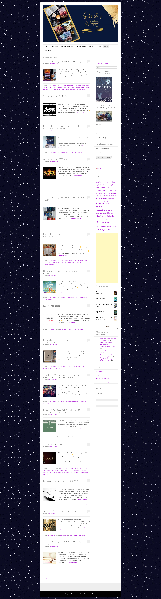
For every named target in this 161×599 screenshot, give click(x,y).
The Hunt (79, 189)
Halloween (71, 260)
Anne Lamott (67, 568)
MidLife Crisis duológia (112, 201)
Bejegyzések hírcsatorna (102, 375)
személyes (99, 219)
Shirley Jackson (75, 262)
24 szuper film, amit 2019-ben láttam (60, 511)
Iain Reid (77, 260)
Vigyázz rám (110, 222)
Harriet (61, 470)
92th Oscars (66, 468)
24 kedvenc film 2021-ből (55, 96)
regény (105, 213)
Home (46, 46)
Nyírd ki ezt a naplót (81, 366)
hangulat (110, 193)
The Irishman (82, 472)
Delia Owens (83, 568)
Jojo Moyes (66, 225)
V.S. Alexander (81, 89)
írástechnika (106, 226)
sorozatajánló (47, 333)
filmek (48, 470)
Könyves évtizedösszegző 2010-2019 (60, 481)
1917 (61, 468)
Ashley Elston (68, 85)
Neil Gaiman (54, 262)
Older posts (47, 578)
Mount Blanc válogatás (77, 297)
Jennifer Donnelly (51, 570)
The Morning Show (63, 333)
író (110, 226)
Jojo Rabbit (66, 470)
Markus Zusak (76, 570)
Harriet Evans (99, 312)
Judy (74, 470)
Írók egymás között (63, 436)
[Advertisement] (107, 258)
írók (96, 229)
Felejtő (112, 190)
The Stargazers (100, 311)
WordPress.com (94, 594)
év (67, 535)
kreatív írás (107, 195)
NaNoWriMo (101, 203)
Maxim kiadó (46, 403)
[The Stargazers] (115, 312)
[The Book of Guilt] (115, 299)
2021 (62, 85)
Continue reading (80, 78)
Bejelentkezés (99, 371)
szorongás (105, 219)
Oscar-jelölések (68, 472)
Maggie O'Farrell (80, 87)
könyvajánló (46, 262)
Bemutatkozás (54, 46)
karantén (77, 401)
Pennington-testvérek (81, 46)
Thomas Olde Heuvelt (71, 89)
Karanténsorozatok (52, 306)
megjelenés (98, 201)
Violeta (98, 292)
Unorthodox (71, 333)
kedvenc (60, 87)
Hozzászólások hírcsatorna (103, 378)
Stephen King (78, 152)
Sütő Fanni (71, 438)
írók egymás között (82, 436)
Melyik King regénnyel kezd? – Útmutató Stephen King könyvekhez (62, 127)
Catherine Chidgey (100, 299)
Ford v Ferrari (54, 470)
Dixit (113, 185)
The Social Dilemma (73, 191)
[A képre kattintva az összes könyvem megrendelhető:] (104, 116)
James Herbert (84, 260)
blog (111, 185)
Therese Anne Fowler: (59, 89)
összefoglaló (81, 535)
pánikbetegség (99, 213)
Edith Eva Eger (72, 223)
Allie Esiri (99, 308)
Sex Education (78, 331)
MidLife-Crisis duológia (67, 46)
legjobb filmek (73, 119)
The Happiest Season (70, 189)
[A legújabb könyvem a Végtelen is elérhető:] (104, 89)
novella (99, 207)
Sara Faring (68, 262)
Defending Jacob (72, 329)
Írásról (99, 46)
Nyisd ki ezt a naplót (48, 368)
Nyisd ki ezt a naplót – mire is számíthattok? (57, 341)
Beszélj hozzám (104, 185)
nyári (85, 297)
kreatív (74, 366)
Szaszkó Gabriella (107, 216)
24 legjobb (66, 119)
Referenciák (48, 50)
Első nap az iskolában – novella (108, 346)
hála (113, 193)
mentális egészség (104, 201)
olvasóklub (65, 438)
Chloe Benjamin (75, 568)
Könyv (55, 85)
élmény (98, 226)
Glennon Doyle (53, 225)
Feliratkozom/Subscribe (104, 157)
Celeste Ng (64, 223)
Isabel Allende (99, 293)
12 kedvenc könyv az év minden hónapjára (63, 61)
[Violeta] (115, 293)
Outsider (63, 331)
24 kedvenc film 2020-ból (55, 159)
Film (54, 119)
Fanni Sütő (108, 190)
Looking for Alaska (55, 331)
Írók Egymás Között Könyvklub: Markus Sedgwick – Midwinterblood (61, 410)
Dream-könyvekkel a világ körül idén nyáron (60, 272)
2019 (61, 535)
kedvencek (59, 570)
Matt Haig (82, 225)
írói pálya (114, 226)
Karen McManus (53, 87)
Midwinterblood (57, 438)
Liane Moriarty (71, 87)
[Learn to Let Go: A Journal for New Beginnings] (115, 318)
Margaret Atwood (74, 225)
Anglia (97, 185)
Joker (71, 470)
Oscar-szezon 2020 (52, 444)
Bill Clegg (75, 85)
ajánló (63, 401)
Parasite (76, 472)
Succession (55, 333)
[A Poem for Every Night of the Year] (115, 306)
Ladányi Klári (113, 195)
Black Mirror (63, 329)
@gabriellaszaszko (103, 63)
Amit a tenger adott (107, 182)
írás (70, 366)
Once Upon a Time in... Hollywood (55, 472)
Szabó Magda (49, 89)
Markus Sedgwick (47, 438)
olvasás (45, 299)
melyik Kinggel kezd (69, 152)
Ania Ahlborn (64, 260)
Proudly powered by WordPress (71, 594)
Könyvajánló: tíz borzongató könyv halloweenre (59, 235)
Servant (72, 331)
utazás (50, 299)
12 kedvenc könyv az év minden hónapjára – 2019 (63, 542)
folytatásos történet (101, 193)
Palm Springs (46, 189)
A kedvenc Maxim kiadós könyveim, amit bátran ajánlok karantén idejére (62, 376)
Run (52, 189)
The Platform (64, 191)
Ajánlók (106, 46)
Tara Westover (60, 572)
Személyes (91, 46)
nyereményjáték (105, 207)
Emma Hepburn (79, 223)
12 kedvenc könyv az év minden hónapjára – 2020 (63, 198)
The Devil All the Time (58, 189)
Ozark (68, 331)
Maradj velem (101, 198)
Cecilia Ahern (81, 85)
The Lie (53, 191)
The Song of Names (84, 191)
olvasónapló (58, 368)
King (62, 152)
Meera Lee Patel (100, 321)
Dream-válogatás (66, 297)
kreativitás (102, 195)
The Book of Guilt (101, 298)
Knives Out (79, 470)
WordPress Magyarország (102, 382)
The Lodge (57, 191)
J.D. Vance (60, 225)
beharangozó (65, 366)
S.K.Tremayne (60, 262)
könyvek (65, 87)
